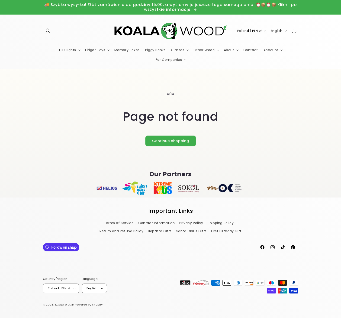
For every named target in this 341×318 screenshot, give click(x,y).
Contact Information (156, 223)
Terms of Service (119, 223)
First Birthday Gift (226, 231)
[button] (48, 31)
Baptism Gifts (160, 231)
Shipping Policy (221, 223)
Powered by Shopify (89, 304)
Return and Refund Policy (121, 231)
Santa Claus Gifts (191, 231)
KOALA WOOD (64, 304)
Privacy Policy (191, 223)
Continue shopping (170, 140)
